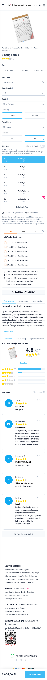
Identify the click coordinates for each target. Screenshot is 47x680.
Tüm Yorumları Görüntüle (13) (23, 534)
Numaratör (6, 133)
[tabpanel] (23, 250)
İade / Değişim (23, 570)
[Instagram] (31, 660)
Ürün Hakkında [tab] (9, 301)
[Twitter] (21, 660)
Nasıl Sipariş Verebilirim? (24, 292)
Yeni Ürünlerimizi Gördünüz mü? (16, 615)
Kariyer (25, 595)
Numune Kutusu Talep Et (13, 595)
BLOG (27, 588)
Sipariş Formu (6, 50)
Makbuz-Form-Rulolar (32, 48)
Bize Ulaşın (30, 579)
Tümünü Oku (8, 332)
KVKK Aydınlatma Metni (13, 573)
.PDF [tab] (23, 231)
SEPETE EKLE (35, 674)
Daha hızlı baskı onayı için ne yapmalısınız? (22, 275)
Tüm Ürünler (5, 48)
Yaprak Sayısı (7, 122)
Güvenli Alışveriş (28, 573)
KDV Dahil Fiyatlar (32, 146)
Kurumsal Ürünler (17, 48)
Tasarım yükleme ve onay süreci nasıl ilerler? (22, 278)
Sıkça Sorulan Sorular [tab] (36, 339)
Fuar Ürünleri (20, 608)
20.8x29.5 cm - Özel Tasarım (17, 265)
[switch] (42, 146)
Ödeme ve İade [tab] (38, 301)
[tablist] (23, 231)
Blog (36, 579)
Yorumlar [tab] (8, 339)
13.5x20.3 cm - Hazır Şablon (17, 242)
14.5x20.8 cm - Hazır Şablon (17, 247)
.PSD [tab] (36, 231)
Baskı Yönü (6, 77)
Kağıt (4, 99)
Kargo (37, 573)
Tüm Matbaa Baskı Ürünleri (27, 605)
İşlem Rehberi (21, 582)
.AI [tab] (11, 231)
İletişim (23, 592)
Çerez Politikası (10, 582)
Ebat (3, 65)
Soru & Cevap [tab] (21, 339)
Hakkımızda (21, 579)
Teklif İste (30, 582)
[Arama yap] (35, 5)
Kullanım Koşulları (11, 576)
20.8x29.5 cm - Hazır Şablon (17, 251)
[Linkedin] (26, 660)
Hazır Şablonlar (10, 608)
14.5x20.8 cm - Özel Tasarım (17, 260)
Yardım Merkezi (10, 579)
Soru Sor (23, 363)
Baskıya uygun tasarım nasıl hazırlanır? (20, 281)
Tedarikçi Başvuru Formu (13, 599)
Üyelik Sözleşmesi (11, 570)
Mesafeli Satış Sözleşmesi (27, 576)
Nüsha (4, 110)
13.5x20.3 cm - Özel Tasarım (17, 256)
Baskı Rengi (6, 88)
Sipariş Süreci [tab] (23, 301)
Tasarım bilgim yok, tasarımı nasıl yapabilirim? (23, 271)
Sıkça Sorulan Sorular (12, 592)
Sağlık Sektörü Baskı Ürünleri (15, 611)
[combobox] (23, 93)
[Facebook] (16, 660)
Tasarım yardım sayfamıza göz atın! (19, 284)
